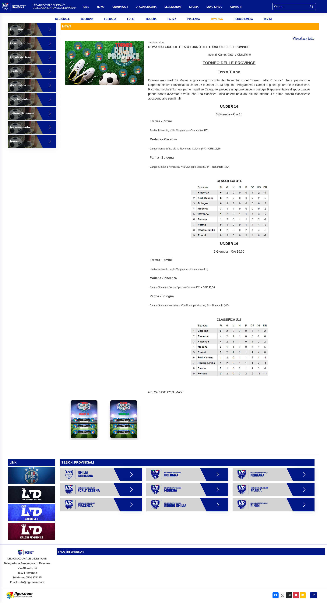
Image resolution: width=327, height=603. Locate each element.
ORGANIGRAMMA (146, 6)
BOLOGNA (87, 19)
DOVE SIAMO (214, 6)
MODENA (151, 19)
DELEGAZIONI (172, 6)
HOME (85, 6)
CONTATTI (236, 6)
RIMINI (268, 19)
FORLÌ (131, 19)
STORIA (194, 6)
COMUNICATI (120, 6)
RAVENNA (217, 19)
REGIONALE (62, 19)
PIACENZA (193, 19)
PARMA (171, 19)
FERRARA (110, 19)
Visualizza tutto (304, 38)
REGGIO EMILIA (243, 19)
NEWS (100, 6)
